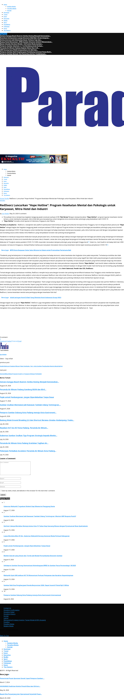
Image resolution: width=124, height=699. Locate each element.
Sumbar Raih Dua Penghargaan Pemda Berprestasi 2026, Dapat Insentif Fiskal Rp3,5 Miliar (36, 585)
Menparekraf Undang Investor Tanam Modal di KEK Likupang (25, 620)
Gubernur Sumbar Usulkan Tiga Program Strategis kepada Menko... (28, 435)
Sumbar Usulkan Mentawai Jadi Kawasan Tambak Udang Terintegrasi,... (30, 405)
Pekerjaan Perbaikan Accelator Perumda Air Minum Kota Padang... (28, 451)
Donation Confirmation (11, 610)
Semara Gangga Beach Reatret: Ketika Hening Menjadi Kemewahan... (25, 36)
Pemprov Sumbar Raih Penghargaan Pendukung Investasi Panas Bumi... (26, 52)
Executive (6, 18)
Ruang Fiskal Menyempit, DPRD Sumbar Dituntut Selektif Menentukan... (26, 42)
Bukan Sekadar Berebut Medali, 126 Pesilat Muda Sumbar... (21, 44)
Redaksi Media (11, 6)
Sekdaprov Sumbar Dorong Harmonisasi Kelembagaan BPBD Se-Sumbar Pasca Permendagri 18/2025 (40, 566)
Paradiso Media (11, 8)
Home (5, 4)
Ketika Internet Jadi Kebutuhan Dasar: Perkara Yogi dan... (21, 40)
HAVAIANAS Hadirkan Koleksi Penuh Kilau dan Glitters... (20, 686)
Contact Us (7, 608)
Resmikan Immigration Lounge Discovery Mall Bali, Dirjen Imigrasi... (24, 38)
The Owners (7, 30)
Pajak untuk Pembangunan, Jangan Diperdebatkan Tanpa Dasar (27, 397)
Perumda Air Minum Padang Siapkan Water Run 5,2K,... (19, 48)
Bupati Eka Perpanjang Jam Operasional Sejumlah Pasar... (21, 694)
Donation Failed (9, 612)
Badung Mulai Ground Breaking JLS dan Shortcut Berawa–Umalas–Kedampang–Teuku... (37, 420)
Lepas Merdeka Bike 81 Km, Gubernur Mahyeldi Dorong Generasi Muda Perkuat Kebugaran (37, 536)
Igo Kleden (5, 214)
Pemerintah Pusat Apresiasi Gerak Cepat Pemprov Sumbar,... (22, 678)
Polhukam (6, 26)
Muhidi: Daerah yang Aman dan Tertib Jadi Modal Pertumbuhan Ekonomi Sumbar (33, 556)
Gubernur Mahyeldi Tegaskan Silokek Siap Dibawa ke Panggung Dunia (29, 506)
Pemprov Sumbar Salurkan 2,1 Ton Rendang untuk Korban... (21, 46)
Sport (5, 22)
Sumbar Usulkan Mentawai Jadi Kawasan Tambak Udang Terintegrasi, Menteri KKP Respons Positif (40, 516)
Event (5, 16)
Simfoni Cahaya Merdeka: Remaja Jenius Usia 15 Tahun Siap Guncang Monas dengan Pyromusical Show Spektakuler (46, 526)
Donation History (9, 614)
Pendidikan (7, 24)
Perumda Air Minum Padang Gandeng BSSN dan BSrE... (23, 389)
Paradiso (7, 622)
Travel (5, 14)
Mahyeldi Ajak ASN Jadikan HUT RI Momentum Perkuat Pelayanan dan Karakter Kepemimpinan (38, 575)
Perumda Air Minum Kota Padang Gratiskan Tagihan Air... (24, 443)
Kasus (5, 28)
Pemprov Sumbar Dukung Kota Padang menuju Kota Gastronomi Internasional (32, 595)
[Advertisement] (54, 323)
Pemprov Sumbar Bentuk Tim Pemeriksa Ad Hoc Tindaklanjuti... (23, 54)
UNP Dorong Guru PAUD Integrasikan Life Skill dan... (19, 50)
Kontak (9, 10)
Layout (6, 618)
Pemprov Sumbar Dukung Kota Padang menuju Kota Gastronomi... (28, 412)
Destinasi (6, 12)
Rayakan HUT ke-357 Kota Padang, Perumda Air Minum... (24, 428)
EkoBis (5, 20)
